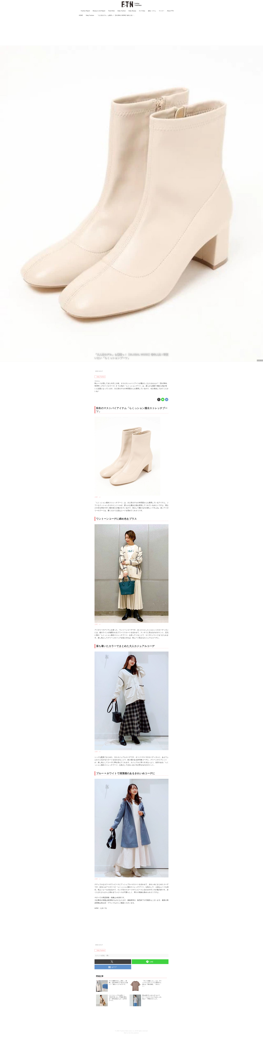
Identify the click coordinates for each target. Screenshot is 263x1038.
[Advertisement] (131, 31)
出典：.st (259, 360)
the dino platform (134, 1033)
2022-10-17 (99, 371)
